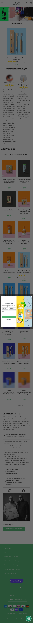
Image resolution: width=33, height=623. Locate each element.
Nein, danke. (9, 319)
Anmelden (9, 316)
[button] (29, 619)
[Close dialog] (31, 296)
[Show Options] (14, 314)
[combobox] (8, 314)
